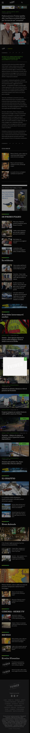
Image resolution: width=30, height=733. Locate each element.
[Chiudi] (25, 359)
